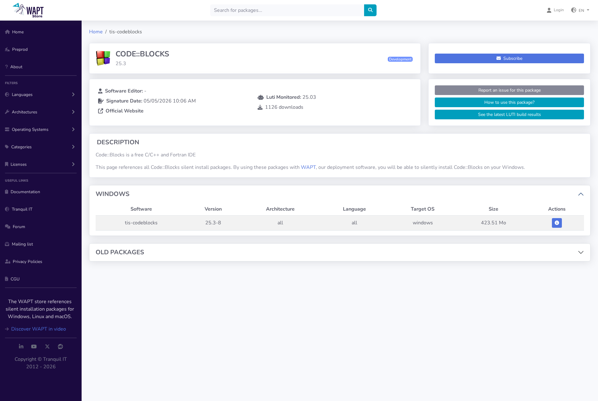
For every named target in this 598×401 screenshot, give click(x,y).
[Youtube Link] (34, 347)
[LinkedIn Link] (21, 347)
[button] (580, 10)
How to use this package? (509, 102)
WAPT (308, 167)
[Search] (370, 10)
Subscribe (512, 58)
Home (96, 31)
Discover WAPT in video (38, 329)
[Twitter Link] (47, 347)
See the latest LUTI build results (509, 114)
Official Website (125, 110)
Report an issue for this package (509, 90)
